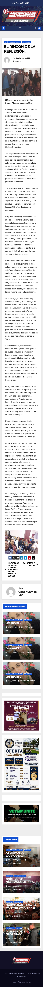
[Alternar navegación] (19, 28)
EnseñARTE (13, 623)
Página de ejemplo (24, 982)
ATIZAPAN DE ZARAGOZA (14, 849)
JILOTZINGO (10, 928)
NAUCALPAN (18, 902)
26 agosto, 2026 (15, 860)
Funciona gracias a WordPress (14, 973)
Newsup (34, 973)
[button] (35, 28)
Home (14, 982)
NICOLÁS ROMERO (19, 876)
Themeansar (21, 976)
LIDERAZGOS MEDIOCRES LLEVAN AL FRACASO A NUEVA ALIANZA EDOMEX (13, 569)
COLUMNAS (26, 42)
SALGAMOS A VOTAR (29, 564)
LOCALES (27, 849)
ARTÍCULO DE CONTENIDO (13, 42)
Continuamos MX (23, 58)
